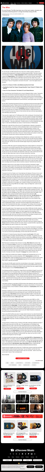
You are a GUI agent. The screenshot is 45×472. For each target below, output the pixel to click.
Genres (25, 3)
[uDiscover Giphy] (35, 453)
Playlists (30, 3)
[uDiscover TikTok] (19, 453)
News (15, 3)
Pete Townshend (19, 74)
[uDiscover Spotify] (25, 453)
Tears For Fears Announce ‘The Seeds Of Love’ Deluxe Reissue (18, 90)
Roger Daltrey (11, 76)
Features (18, 3)
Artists (22, 3)
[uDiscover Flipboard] (28, 453)
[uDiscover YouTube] (22, 453)
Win (15, 4)
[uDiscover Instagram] (16, 453)
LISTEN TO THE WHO (22, 358)
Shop (12, 3)
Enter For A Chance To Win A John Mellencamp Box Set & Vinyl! (18, 84)
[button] (9, 381)
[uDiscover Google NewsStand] (31, 453)
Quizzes (12, 4)
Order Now (7, 388)
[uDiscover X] (13, 453)
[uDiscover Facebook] (10, 453)
